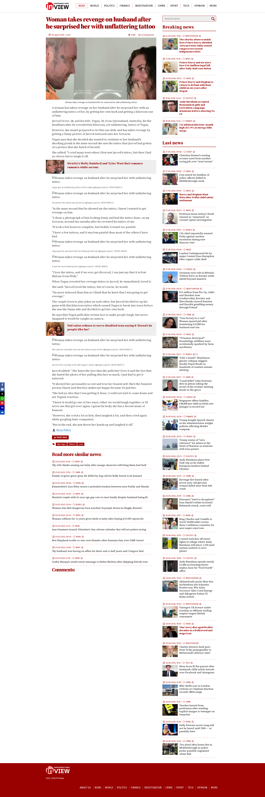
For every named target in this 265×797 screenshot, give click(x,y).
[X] (2, 394)
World (94, 5)
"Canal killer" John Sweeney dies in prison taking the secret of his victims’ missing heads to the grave (196, 385)
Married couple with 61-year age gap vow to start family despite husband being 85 (100, 497)
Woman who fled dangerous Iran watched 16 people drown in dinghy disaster (97, 508)
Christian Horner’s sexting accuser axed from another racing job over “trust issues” (196, 158)
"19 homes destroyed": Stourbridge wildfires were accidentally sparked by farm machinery (196, 342)
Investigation (144, 5)
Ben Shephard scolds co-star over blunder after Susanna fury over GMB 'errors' (98, 540)
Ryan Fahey (63, 430)
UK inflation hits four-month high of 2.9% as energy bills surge (196, 127)
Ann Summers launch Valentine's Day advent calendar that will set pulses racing (99, 529)
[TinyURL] (2, 407)
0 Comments (147, 34)
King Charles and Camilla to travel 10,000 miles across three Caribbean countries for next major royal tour (196, 523)
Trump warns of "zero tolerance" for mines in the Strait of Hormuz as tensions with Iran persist (196, 444)
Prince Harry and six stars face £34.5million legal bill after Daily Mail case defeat (195, 65)
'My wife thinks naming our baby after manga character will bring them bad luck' (99, 465)
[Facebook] (2, 384)
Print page (61, 437)
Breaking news (178, 27)
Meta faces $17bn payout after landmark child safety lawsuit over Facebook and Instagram (196, 669)
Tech (186, 5)
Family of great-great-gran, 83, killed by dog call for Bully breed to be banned (97, 475)
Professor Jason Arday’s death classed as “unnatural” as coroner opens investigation (196, 217)
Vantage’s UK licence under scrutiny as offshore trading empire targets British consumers (195, 612)
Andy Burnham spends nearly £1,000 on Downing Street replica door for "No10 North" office (196, 566)
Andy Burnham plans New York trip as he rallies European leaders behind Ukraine (194, 464)
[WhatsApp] (2, 398)
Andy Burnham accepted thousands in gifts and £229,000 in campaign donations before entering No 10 (197, 107)
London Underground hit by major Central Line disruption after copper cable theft (196, 256)
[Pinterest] (2, 403)
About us (85, 787)
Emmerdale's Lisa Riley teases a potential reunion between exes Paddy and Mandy (100, 486)
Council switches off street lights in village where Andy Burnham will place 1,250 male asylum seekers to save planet (197, 545)
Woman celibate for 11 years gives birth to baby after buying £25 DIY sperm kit (98, 518)
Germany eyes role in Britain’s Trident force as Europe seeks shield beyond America (196, 275)
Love (81, 444)
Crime (161, 5)
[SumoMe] (2, 412)
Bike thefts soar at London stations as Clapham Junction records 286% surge (196, 689)
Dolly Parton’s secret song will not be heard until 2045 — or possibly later (196, 728)
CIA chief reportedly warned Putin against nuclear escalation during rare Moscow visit (196, 238)
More (213, 5)
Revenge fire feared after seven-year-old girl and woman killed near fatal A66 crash (195, 484)
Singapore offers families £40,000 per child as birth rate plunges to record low (196, 403)
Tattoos (72, 444)
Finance (125, 5)
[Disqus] (102, 616)
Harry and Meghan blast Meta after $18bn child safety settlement (196, 197)
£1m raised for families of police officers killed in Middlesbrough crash (194, 178)
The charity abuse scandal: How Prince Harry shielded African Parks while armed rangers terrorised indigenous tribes (195, 45)
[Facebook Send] (2, 389)
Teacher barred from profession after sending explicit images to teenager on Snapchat (197, 710)
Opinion (199, 5)
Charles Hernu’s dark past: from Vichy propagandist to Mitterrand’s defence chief (195, 650)
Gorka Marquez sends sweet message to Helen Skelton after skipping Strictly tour (100, 561)
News (81, 5)
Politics (109, 5)
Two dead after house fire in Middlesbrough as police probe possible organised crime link (195, 749)
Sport (174, 5)
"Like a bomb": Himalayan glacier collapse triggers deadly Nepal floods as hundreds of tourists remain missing (195, 364)
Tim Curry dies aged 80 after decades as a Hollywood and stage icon (196, 630)
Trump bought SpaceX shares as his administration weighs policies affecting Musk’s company (196, 424)
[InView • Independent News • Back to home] (57, 6)
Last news (172, 143)
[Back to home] (58, 775)
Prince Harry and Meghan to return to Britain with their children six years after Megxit (196, 86)
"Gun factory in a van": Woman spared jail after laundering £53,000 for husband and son (193, 322)
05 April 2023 (58, 34)
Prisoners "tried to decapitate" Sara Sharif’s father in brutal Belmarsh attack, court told (197, 502)
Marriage (61, 444)
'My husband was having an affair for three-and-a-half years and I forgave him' (98, 551)
